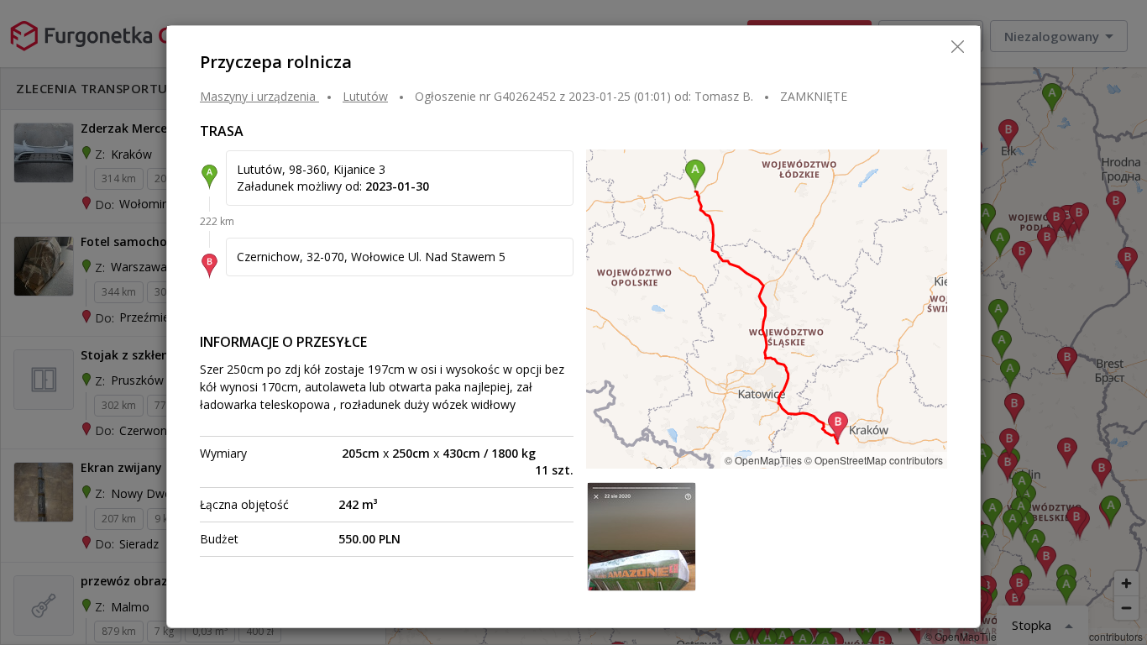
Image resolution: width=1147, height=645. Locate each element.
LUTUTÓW (365, 96)
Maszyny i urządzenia (258, 96)
